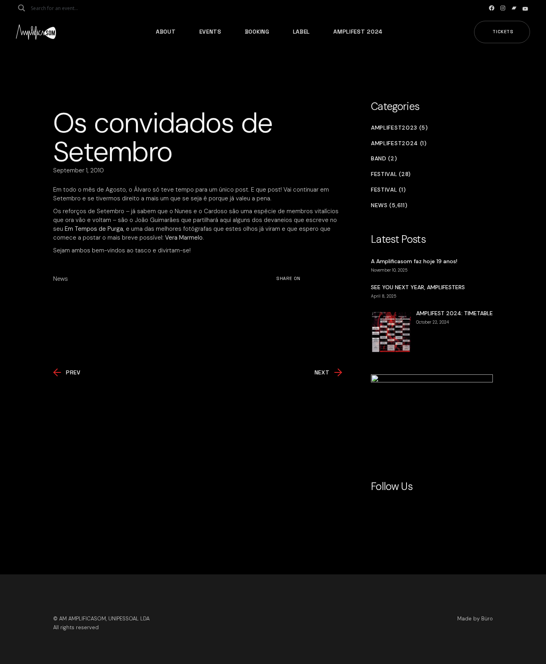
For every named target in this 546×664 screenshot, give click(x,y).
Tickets (503, 31)
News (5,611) (389, 205)
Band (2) (384, 158)
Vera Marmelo (184, 238)
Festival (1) (388, 189)
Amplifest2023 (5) (399, 127)
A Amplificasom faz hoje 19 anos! (414, 261)
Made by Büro (475, 618)
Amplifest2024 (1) (399, 143)
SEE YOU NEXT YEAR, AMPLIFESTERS (418, 287)
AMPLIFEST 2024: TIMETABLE (454, 313)
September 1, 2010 (78, 170)
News (60, 278)
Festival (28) (391, 174)
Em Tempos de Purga (94, 229)
